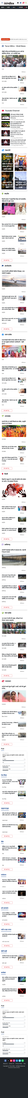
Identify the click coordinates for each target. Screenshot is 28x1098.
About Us (5, 1063)
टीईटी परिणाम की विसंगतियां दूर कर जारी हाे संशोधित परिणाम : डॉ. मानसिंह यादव (10, 368)
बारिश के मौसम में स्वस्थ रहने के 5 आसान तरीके (7, 166)
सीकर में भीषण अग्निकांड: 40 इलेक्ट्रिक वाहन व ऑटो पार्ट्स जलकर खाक (10, 735)
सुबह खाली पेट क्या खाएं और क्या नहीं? (7, 184)
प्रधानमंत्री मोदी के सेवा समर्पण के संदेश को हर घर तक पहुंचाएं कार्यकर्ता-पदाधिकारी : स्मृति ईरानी (14, 342)
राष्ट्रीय (8, 7)
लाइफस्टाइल (4, 820)
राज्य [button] (13, 7)
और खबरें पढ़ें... (7, 260)
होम (3, 7)
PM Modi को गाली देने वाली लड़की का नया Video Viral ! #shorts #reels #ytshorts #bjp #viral (18, 141)
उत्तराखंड (4, 439)
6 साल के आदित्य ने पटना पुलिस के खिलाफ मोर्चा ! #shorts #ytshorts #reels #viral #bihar (18, 133)
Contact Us (11, 1063)
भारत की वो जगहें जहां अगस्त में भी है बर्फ (21, 184)
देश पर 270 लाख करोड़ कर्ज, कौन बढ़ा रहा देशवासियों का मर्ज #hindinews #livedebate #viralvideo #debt (18, 124)
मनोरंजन (4, 887)
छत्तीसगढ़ (4, 567)
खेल (3, 853)
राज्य (3, 69)
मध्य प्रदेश (4, 636)
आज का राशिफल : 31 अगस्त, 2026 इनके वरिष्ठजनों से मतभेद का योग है (9, 914)
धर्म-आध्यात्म (4, 920)
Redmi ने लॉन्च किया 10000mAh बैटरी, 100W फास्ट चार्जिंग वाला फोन (10, 781)
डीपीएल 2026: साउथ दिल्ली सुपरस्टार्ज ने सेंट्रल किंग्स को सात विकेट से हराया (9, 848)
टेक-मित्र (4, 787)
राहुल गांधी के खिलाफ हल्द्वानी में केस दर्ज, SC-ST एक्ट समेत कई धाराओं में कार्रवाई (9, 459)
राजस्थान (4, 704)
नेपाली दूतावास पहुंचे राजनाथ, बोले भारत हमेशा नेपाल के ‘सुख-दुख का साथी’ (9, 298)
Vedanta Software (16, 1067)
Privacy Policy (19, 1063)
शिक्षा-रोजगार (4, 716)
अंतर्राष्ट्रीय (21, 7)
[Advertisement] (14, 23)
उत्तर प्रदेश (4, 81)
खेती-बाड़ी (4, 963)
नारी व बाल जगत (5, 941)
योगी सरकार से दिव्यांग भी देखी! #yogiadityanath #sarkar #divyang (17, 116)
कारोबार (4, 996)
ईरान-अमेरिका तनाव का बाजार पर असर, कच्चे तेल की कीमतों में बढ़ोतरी (9, 979)
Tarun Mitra (12, 1066)
